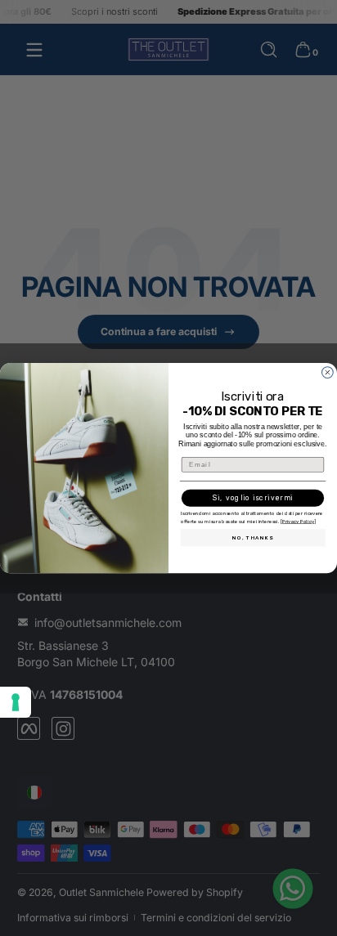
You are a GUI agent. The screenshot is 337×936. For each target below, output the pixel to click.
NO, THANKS (252, 537)
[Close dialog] (327, 372)
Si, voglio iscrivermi (253, 498)
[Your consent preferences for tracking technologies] (15, 702)
